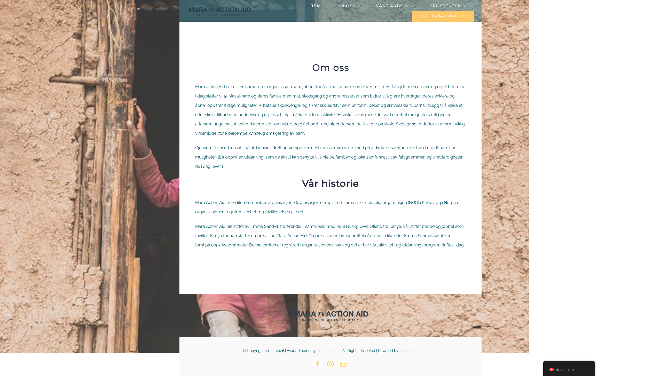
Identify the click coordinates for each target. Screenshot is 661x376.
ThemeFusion (328, 351)
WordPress (408, 351)
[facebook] (317, 364)
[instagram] (330, 364)
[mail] (343, 364)
